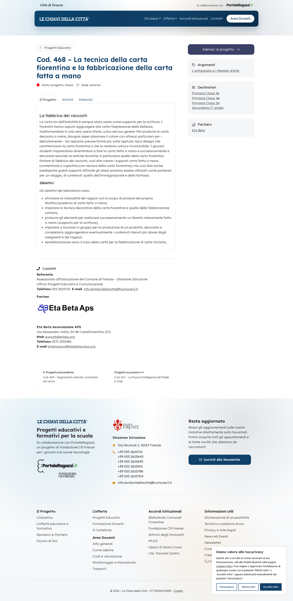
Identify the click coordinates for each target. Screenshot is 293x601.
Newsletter (212, 543)
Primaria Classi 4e (206, 98)
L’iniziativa (45, 517)
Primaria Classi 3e (205, 93)
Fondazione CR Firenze (166, 528)
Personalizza (227, 586)
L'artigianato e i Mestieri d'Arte (215, 71)
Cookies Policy (224, 566)
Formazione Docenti (108, 524)
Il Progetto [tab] (48, 100)
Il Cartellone (102, 530)
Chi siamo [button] (151, 18)
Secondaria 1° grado (208, 108)
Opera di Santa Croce (165, 547)
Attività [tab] (67, 100)
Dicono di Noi (47, 541)
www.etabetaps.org (60, 337)
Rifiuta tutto (248, 586)
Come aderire (103, 550)
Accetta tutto (270, 586)
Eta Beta (198, 130)
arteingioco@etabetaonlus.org (71, 346)
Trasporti (99, 569)
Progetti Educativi (57, 47)
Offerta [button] (168, 18)
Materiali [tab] (86, 100)
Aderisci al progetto (218, 49)
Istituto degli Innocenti (166, 535)
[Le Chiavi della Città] (64, 18)
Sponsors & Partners (52, 535)
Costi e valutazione (107, 556)
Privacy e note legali (220, 530)
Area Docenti (240, 18)
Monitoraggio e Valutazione (114, 562)
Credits (209, 555)
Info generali (103, 544)
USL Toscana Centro (164, 553)
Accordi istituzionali (194, 18)
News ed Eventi (216, 536)
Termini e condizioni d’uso (224, 524)
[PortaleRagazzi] (239, 5)
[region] (249, 570)
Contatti (216, 18)
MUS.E (153, 541)
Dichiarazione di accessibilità (226, 517)
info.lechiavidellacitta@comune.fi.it (111, 289)
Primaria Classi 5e (206, 103)
